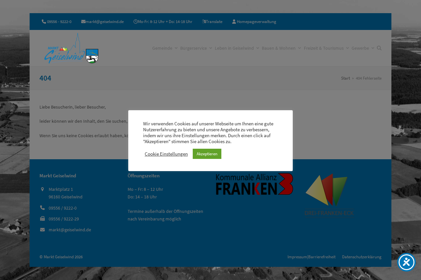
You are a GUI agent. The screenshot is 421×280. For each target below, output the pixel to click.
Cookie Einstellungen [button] (166, 154)
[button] (379, 48)
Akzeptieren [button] (207, 154)
